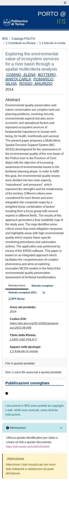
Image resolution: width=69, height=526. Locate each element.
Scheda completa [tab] (42, 285)
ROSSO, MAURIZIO (36, 83)
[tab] (44, 292)
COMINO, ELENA (20, 75)
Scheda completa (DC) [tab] (22, 292)
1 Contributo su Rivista (21, 43)
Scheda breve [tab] (16, 285)
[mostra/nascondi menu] (65, 3)
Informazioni (17, 427)
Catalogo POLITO (23, 38)
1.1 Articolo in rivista (52, 43)
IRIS (5, 38)
